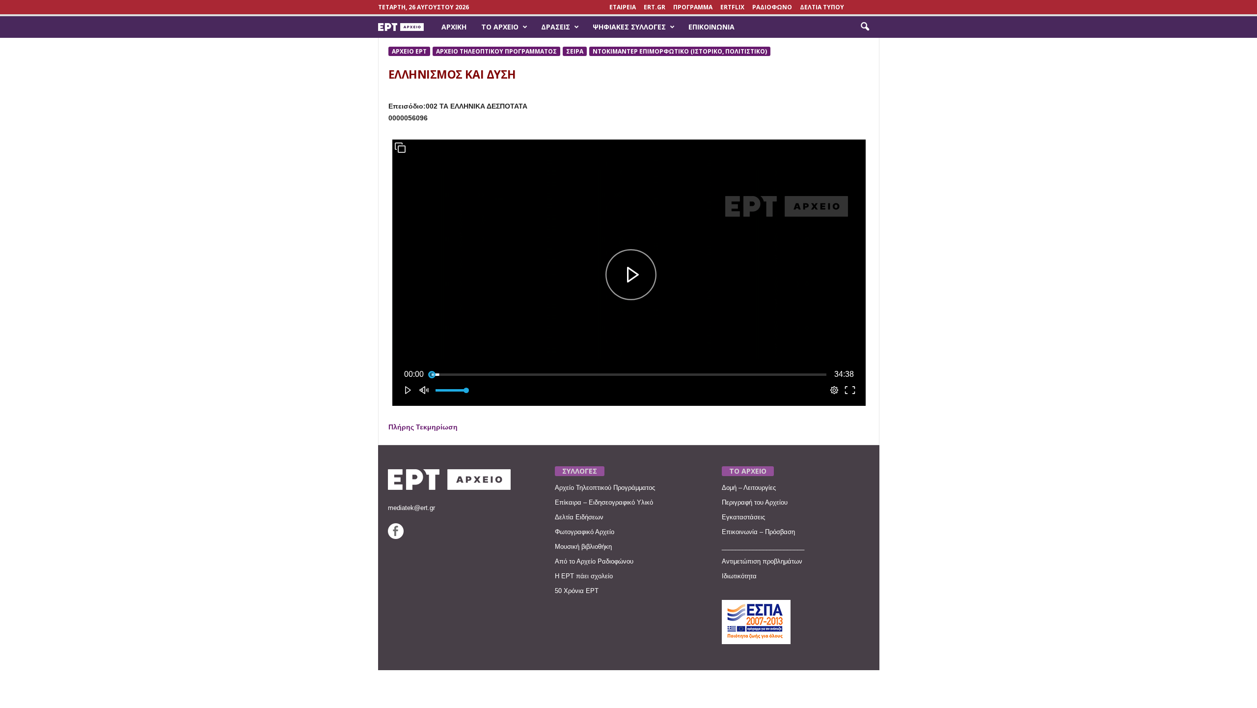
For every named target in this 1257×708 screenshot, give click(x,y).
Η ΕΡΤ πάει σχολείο (584, 576)
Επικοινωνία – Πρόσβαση (758, 532)
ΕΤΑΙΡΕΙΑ (622, 7)
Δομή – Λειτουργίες (749, 487)
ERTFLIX (732, 7)
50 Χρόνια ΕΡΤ (577, 591)
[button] (864, 27)
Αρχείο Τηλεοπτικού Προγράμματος (605, 487)
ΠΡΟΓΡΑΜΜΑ (692, 7)
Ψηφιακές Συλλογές (629, 26)
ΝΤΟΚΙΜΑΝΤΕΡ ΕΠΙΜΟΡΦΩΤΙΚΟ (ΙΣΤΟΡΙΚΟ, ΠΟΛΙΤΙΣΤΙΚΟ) (680, 51)
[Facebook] (396, 536)
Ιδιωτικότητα (739, 576)
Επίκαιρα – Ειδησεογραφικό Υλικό (604, 502)
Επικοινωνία (711, 26)
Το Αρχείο (500, 26)
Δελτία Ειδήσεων (579, 517)
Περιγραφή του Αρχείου (755, 502)
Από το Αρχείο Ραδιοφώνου (594, 561)
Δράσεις (555, 26)
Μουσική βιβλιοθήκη (583, 546)
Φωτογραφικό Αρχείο (584, 532)
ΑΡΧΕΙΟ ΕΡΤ (409, 51)
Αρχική (453, 26)
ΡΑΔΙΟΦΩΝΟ (772, 7)
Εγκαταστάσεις (743, 517)
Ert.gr (654, 7)
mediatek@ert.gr (411, 507)
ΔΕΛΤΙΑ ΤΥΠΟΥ (822, 7)
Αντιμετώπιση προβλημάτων (762, 561)
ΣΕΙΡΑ (574, 51)
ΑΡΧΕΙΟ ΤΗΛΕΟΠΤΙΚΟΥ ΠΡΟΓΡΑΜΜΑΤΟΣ (496, 51)
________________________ (763, 546)
